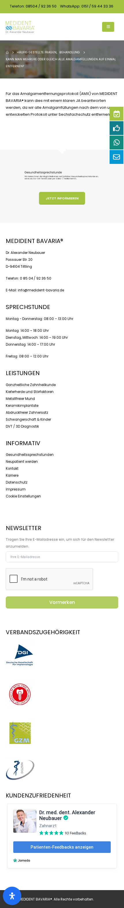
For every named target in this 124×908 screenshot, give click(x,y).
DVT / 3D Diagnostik (22, 426)
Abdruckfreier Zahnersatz (27, 412)
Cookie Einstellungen (23, 496)
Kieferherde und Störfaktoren (30, 392)
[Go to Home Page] (7, 52)
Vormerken (62, 602)
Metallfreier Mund (20, 398)
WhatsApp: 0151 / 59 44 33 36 (86, 6)
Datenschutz (16, 482)
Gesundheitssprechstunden (30, 454)
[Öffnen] (12, 896)
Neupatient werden (22, 461)
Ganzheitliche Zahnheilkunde (31, 385)
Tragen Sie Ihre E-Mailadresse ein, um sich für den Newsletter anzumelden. (60, 543)
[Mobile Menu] (108, 27)
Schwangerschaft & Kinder (28, 419)
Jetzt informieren (62, 198)
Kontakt (12, 468)
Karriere (12, 475)
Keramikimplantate (22, 405)
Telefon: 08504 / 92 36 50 (33, 6)
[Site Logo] (20, 27)
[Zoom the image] (20, 644)
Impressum (16, 489)
